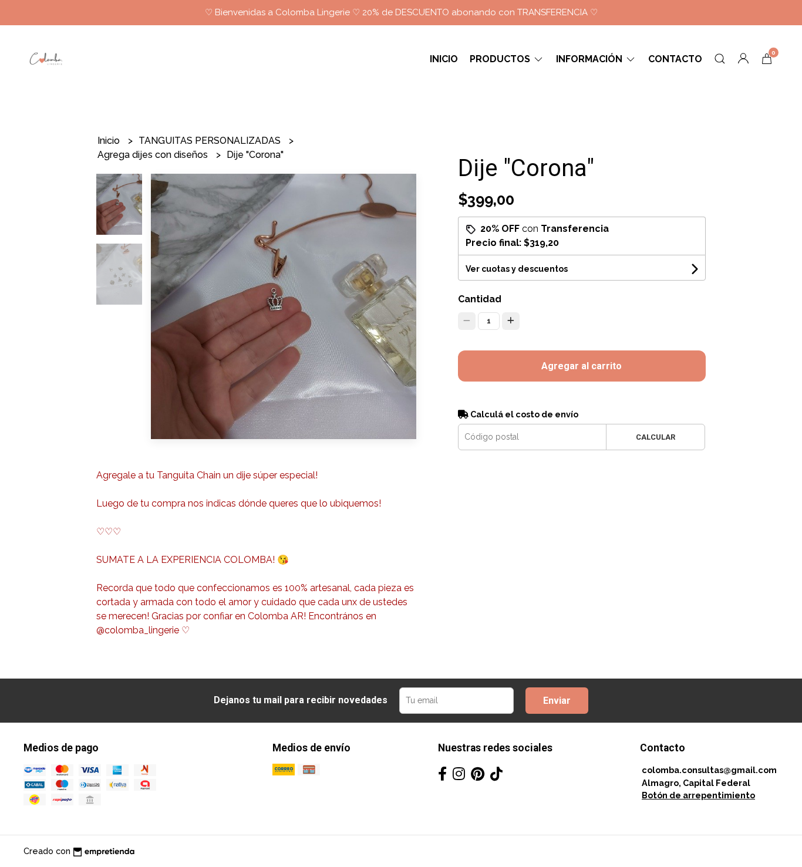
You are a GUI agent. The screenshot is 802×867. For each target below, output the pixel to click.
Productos (501, 59)
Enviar (557, 700)
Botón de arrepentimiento (698, 795)
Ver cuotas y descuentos (517, 269)
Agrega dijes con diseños (153, 154)
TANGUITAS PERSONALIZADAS (211, 140)
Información (590, 59)
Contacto (675, 59)
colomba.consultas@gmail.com (709, 770)
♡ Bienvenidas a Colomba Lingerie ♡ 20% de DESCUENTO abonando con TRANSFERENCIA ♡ (401, 12)
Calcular (655, 437)
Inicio (444, 59)
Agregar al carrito (581, 366)
